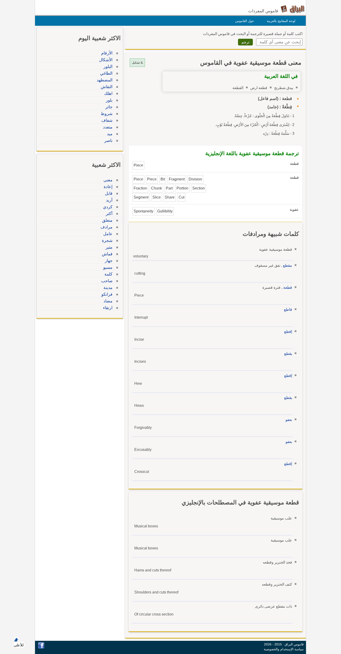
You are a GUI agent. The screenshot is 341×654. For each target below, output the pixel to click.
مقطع (287, 265)
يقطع (288, 354)
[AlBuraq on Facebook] (41, 647)
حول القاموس (244, 21)
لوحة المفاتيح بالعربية (281, 21)
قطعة (287, 287)
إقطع (288, 331)
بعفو (289, 420)
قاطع (288, 309)
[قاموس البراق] (292, 9)
